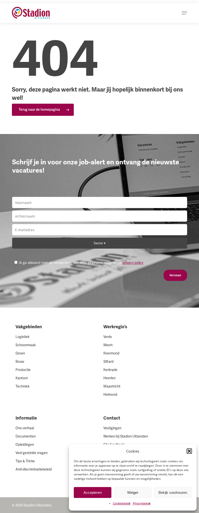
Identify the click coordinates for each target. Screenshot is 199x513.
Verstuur (175, 275)
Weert (108, 345)
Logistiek (22, 337)
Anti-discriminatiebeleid (34, 469)
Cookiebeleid (121, 503)
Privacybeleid (141, 503)
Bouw (20, 362)
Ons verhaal (25, 428)
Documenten (26, 436)
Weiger (132, 492)
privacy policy (133, 263)
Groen (20, 353)
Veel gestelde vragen (32, 453)
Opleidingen (25, 445)
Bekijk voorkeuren (172, 492)
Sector (99, 243)
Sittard (108, 362)
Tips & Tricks (25, 461)
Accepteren (92, 492)
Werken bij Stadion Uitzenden (125, 436)
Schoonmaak (26, 345)
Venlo (107, 337)
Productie (23, 370)
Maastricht (111, 386)
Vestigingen (112, 428)
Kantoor (22, 378)
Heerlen (109, 378)
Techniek (22, 386)
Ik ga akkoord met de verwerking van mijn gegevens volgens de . (81, 262)
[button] (189, 451)
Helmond (110, 395)
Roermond (111, 353)
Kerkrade (110, 370)
